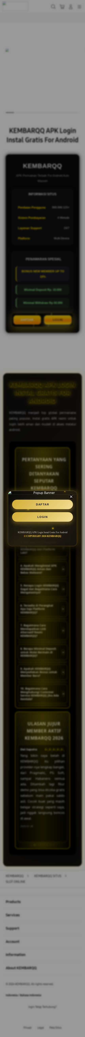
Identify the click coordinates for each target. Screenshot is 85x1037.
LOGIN (42, 516)
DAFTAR (42, 504)
